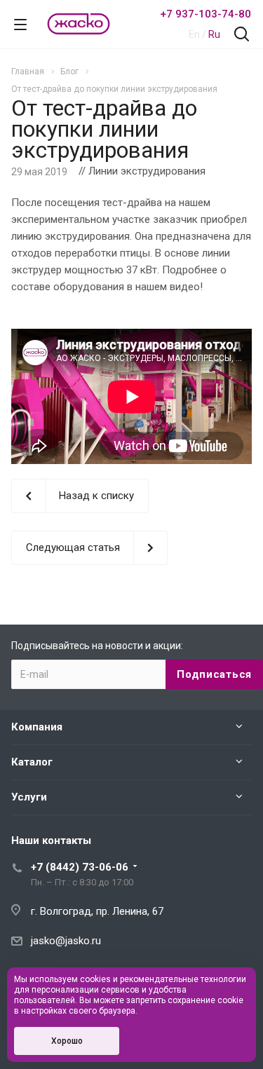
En (194, 34)
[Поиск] (241, 35)
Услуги (29, 797)
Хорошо (67, 1041)
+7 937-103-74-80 (205, 14)
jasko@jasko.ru (66, 940)
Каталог (32, 762)
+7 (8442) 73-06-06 (79, 867)
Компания (36, 727)
